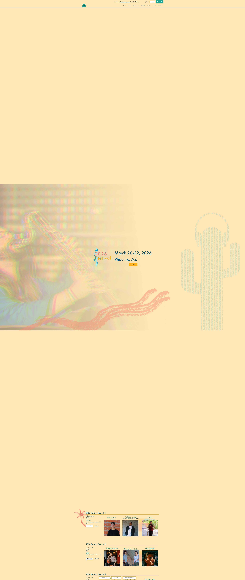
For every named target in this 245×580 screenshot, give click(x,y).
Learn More (97, 525)
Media (154, 5)
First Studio (88, 520)
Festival (143, 5)
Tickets (152, 1)
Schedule (104, 577)
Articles (149, 5)
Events (129, 5)
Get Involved (136, 5)
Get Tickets (89, 526)
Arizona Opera (87, 552)
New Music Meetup (125, 1)
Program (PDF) (129, 577)
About (124, 5)
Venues (116, 577)
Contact (160, 5)
